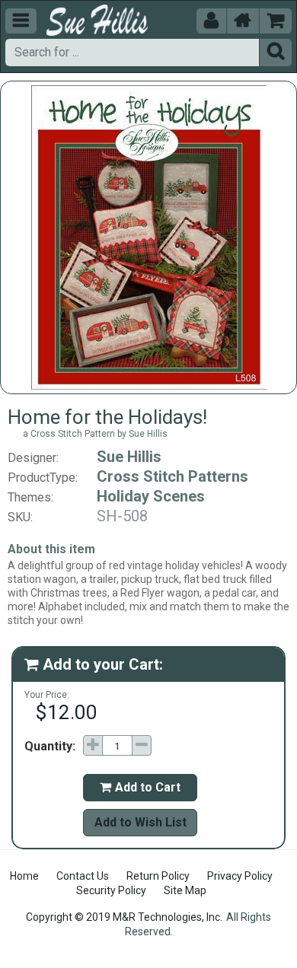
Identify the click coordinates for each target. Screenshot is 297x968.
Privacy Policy (240, 876)
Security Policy (111, 890)
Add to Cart (140, 787)
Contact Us (82, 876)
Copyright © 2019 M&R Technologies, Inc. (124, 917)
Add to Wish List (140, 822)
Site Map (185, 890)
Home (24, 876)
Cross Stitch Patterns (172, 476)
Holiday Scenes (151, 496)
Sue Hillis (129, 456)
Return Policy (158, 876)
